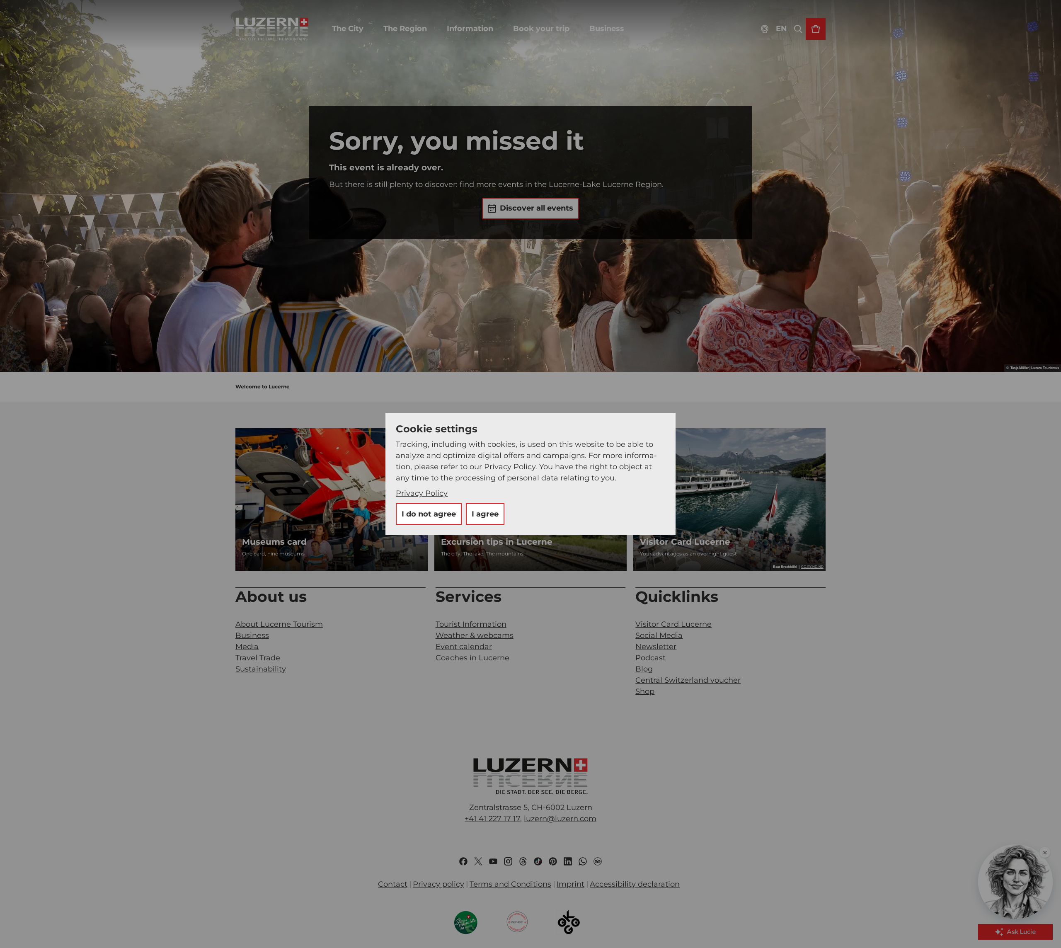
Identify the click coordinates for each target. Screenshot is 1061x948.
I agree (485, 514)
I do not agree (429, 514)
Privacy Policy (422, 493)
